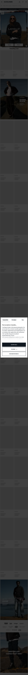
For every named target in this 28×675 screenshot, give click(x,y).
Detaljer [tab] (14, 319)
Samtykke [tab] (5, 319)
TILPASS (13, 349)
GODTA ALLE (14, 344)
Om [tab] (23, 319)
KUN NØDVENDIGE (14, 354)
